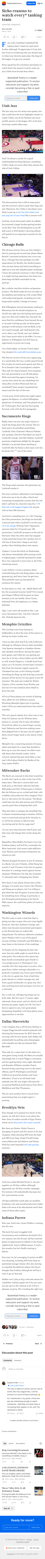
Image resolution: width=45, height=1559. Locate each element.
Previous (9, 1344)
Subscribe (31, 3)
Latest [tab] (11, 1443)
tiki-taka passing (31, 1144)
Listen (39, 30)
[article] (22, 1456)
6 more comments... (10, 1431)
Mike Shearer (7, 29)
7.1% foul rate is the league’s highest (21, 505)
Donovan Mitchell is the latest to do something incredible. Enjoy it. (16, 1454)
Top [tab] (4, 1443)
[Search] (40, 1443)
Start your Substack (16, 1548)
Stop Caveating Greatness (15, 1450)
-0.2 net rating (8, 525)
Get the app (34, 1548)
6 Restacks (30, 1327)
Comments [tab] (7, 1360)
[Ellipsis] (42, 1382)
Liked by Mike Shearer (17, 1385)
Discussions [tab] (20, 1443)
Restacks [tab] (17, 1360)
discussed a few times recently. (27, 1122)
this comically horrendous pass (27, 352)
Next (37, 1344)
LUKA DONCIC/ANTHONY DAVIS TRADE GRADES (15, 1469)
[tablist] (12, 1360)
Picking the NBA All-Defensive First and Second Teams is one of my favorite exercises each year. (16, 1495)
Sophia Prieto (12, 1382)
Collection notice (22, 1542)
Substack (10, 1554)
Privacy (29, 1539)
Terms (36, 1539)
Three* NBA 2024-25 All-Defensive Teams (14, 1489)
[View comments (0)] (13, 1461)
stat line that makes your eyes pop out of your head (20, 214)
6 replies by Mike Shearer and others (24, 1420)
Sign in (40, 3)
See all (7, 1508)
